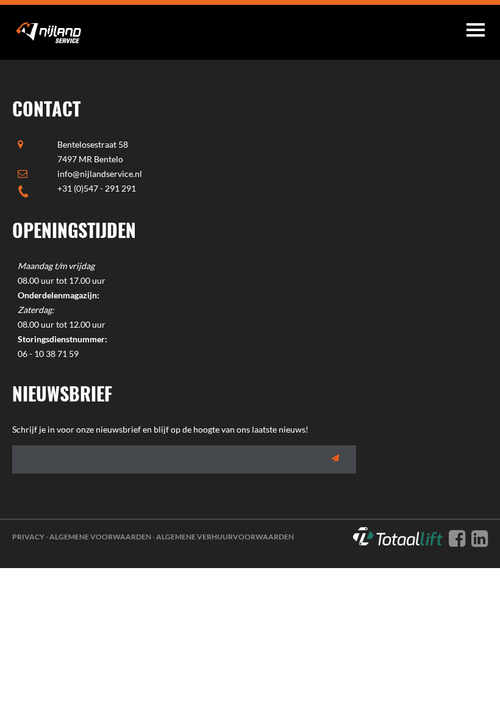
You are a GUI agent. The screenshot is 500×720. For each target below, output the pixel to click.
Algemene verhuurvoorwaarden (225, 536)
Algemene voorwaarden (100, 536)
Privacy (28, 536)
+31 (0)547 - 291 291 (96, 188)
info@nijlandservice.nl (99, 173)
